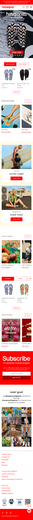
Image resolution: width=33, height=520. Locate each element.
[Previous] (26, 101)
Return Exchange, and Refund (12, 479)
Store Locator (6, 454)
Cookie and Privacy (8, 474)
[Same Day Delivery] (29, 506)
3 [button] (15, 55)
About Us (5, 485)
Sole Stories (6, 488)
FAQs (3, 462)
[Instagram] (6, 512)
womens (8, 278)
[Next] (30, 101)
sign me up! (16, 377)
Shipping (5, 476)
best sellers (23, 64)
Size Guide (5, 460)
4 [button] (17, 55)
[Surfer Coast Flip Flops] (24, 75)
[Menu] (31, 7)
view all (16, 92)
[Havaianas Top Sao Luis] (9, 75)
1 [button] (10, 55)
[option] (16, 34)
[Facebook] (2, 512)
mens (20, 278)
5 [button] (19, 55)
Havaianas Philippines (12, 516)
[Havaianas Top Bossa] (24, 289)
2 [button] (12, 55)
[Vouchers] (29, 511)
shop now (16, 178)
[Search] (23, 7)
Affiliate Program (7, 493)
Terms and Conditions (9, 471)
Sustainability (6, 491)
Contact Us (6, 457)
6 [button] (21, 55)
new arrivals (10, 64)
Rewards (5, 465)
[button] (5, 79)
